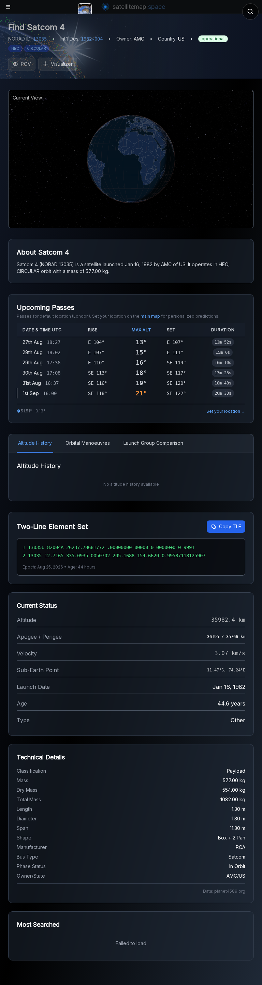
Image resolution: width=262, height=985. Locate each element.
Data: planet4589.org (224, 891)
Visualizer (62, 64)
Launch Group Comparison (153, 443)
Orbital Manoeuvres (88, 443)
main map (150, 316)
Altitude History (35, 443)
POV (26, 64)
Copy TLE (230, 526)
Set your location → (225, 411)
